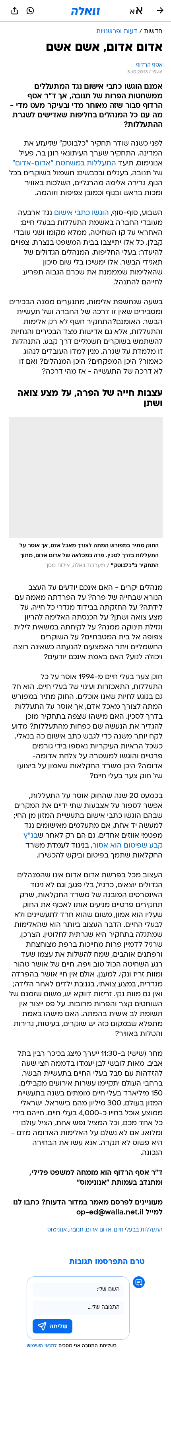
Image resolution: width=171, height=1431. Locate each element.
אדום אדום (98, 1230)
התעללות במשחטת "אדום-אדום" (64, 163)
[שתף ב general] (14, 10)
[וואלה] (85, 11)
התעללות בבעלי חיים (138, 1230)
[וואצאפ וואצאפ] (30, 11)
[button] (136, 10)
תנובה (76, 1230)
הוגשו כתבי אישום (81, 213)
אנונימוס (57, 1230)
